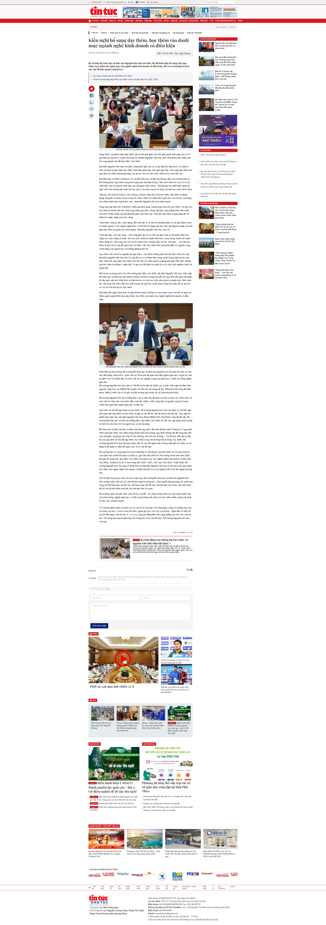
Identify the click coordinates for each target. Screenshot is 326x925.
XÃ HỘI (120, 21)
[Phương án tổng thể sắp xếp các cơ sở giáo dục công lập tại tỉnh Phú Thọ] (167, 764)
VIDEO (240, 21)
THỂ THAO (158, 21)
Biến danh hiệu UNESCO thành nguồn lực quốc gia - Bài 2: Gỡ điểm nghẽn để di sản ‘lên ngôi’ (179, 728)
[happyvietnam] (136, 873)
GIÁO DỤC (148, 21)
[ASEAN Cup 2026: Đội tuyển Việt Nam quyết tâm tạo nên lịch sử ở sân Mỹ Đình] (176, 674)
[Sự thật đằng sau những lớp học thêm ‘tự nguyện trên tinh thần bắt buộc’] (114, 548)
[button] (189, 715)
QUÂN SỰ (174, 21)
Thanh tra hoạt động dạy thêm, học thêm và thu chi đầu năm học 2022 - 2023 (125, 79)
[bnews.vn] (165, 876)
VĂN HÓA (138, 21)
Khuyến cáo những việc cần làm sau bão (160, 803)
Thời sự (95, 21)
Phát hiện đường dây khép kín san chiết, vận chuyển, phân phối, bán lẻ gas (181, 854)
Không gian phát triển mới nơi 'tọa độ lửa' (112, 803)
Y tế (211, 21)
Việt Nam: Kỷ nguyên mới (161, 33)
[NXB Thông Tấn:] (150, 876)
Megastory (171, 723)
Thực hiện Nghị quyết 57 (225, 21)
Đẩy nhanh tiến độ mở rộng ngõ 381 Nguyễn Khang (101, 725)
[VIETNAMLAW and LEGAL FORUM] (124, 875)
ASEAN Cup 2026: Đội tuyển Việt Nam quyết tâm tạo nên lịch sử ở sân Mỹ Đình (175, 689)
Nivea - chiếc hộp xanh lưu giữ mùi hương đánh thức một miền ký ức (153, 725)
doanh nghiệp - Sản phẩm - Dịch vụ (104, 826)
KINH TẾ (112, 21)
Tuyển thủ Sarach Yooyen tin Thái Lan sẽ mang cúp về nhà (175, 661)
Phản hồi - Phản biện (194, 33)
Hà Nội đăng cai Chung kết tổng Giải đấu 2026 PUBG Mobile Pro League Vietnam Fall (105, 854)
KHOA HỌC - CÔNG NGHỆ (189, 21)
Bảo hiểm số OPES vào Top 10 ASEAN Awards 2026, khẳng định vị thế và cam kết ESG (219, 854)
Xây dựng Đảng (178, 33)
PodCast (136, 540)
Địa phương (221, 888)
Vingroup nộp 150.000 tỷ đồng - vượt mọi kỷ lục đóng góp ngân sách (143, 852)
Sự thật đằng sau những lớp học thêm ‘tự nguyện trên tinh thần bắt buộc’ (160, 541)
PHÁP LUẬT (129, 21)
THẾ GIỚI (103, 21)
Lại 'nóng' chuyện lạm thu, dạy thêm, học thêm (112, 76)
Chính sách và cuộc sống (119, 33)
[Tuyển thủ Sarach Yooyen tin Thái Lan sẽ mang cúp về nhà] (176, 647)
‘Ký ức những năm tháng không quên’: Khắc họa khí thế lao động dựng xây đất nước (128, 727)
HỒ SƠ (166, 21)
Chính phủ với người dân (139, 33)
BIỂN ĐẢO (204, 21)
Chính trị (104, 33)
